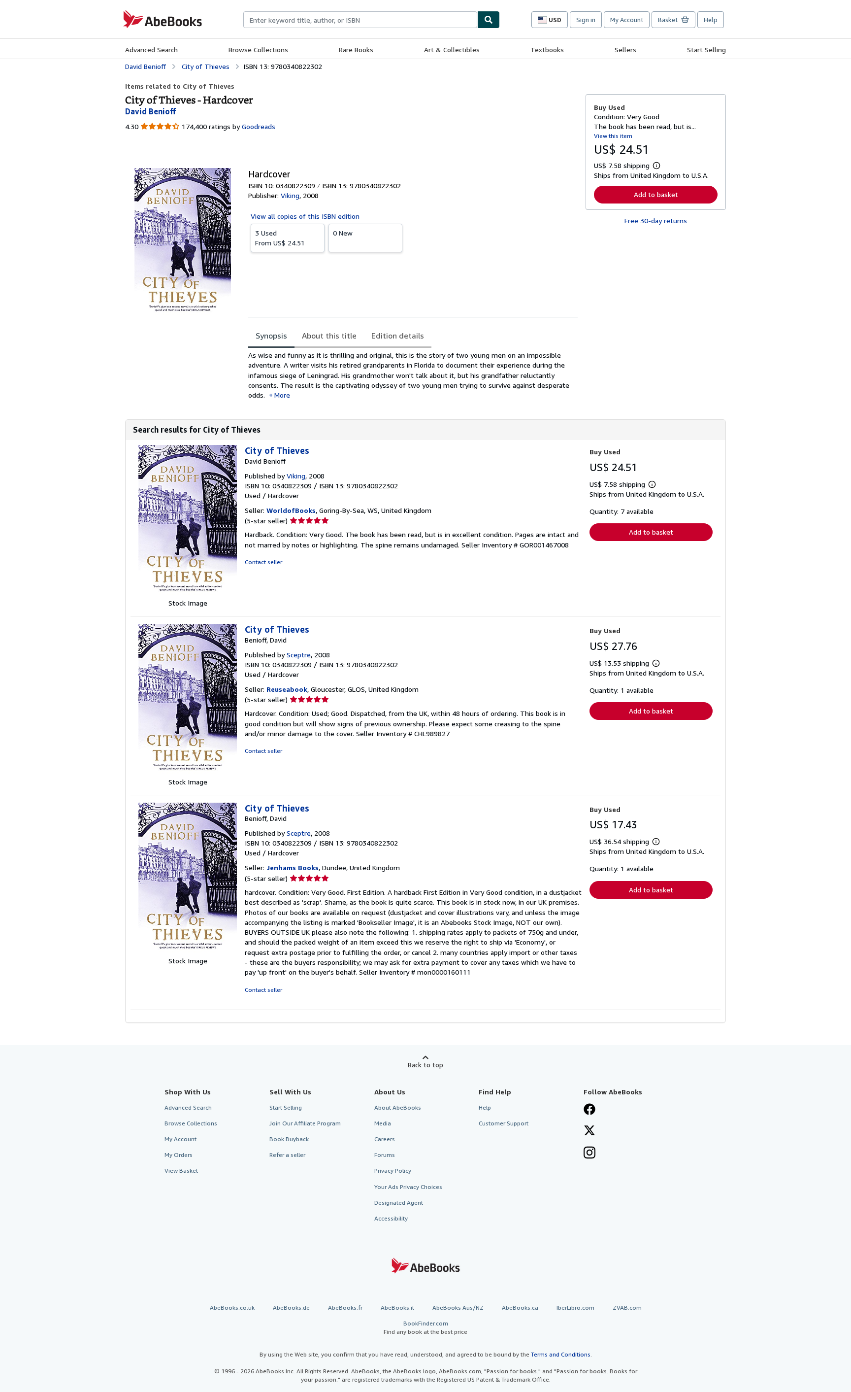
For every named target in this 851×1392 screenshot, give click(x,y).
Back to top (425, 1064)
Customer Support (503, 1123)
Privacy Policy (392, 1170)
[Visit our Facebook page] (589, 1110)
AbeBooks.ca (520, 1307)
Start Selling (706, 49)
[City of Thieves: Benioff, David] (187, 772)
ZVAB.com (627, 1307)
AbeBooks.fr (345, 1307)
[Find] (488, 19)
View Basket (181, 1170)
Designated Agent (398, 1202)
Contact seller (263, 562)
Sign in (585, 20)
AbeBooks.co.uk (232, 1307)
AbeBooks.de (291, 1307)
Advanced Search (151, 49)
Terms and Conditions (560, 1354)
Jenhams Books (292, 867)
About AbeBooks (397, 1107)
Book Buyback (289, 1139)
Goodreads (258, 126)
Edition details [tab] (397, 335)
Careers (384, 1139)
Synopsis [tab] (271, 335)
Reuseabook (286, 689)
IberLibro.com (575, 1307)
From (280, 238)
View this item (613, 135)
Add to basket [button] (656, 194)
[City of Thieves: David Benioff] (187, 593)
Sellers (625, 49)
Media (382, 1123)
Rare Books (356, 49)
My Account (626, 20)
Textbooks (547, 49)
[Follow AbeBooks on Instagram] (589, 1153)
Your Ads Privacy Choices (408, 1186)
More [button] (282, 395)
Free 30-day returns (655, 220)
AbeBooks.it (397, 1307)
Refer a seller (287, 1154)
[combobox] (360, 19)
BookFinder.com (425, 1327)
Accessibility (391, 1218)
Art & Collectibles (452, 49)
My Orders (178, 1154)
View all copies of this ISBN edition (305, 216)
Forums (384, 1154)
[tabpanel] (413, 375)
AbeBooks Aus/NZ (458, 1307)
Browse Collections (258, 49)
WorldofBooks (291, 510)
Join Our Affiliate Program (305, 1123)
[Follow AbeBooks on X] (589, 1131)
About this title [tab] (329, 335)
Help (711, 20)
